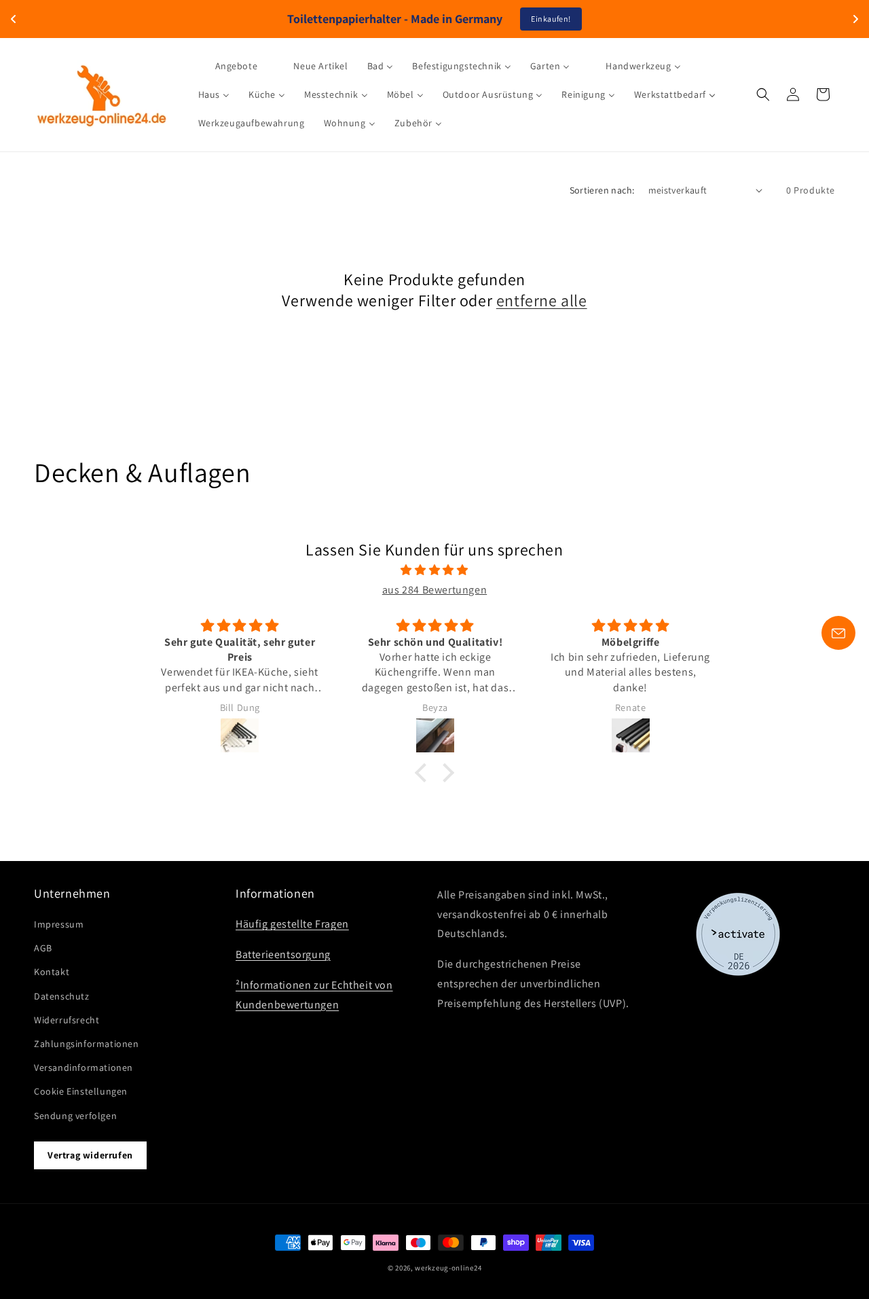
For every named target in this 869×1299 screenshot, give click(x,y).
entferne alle (541, 300)
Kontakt (51, 972)
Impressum (59, 924)
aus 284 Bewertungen (434, 590)
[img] (434, 570)
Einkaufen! (551, 19)
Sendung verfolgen (75, 1116)
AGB (43, 948)
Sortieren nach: (602, 190)
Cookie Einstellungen (81, 1091)
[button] (763, 94)
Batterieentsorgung (283, 954)
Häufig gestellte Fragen (292, 924)
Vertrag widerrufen (90, 1155)
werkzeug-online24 (448, 1268)
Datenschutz (62, 996)
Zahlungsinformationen (86, 1044)
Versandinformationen (83, 1067)
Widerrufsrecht (66, 1020)
